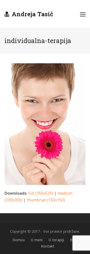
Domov (18, 239)
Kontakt (47, 245)
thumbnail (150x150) (46, 200)
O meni (36, 239)
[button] (83, 14)
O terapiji (56, 239)
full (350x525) (40, 193)
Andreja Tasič (32, 14)
